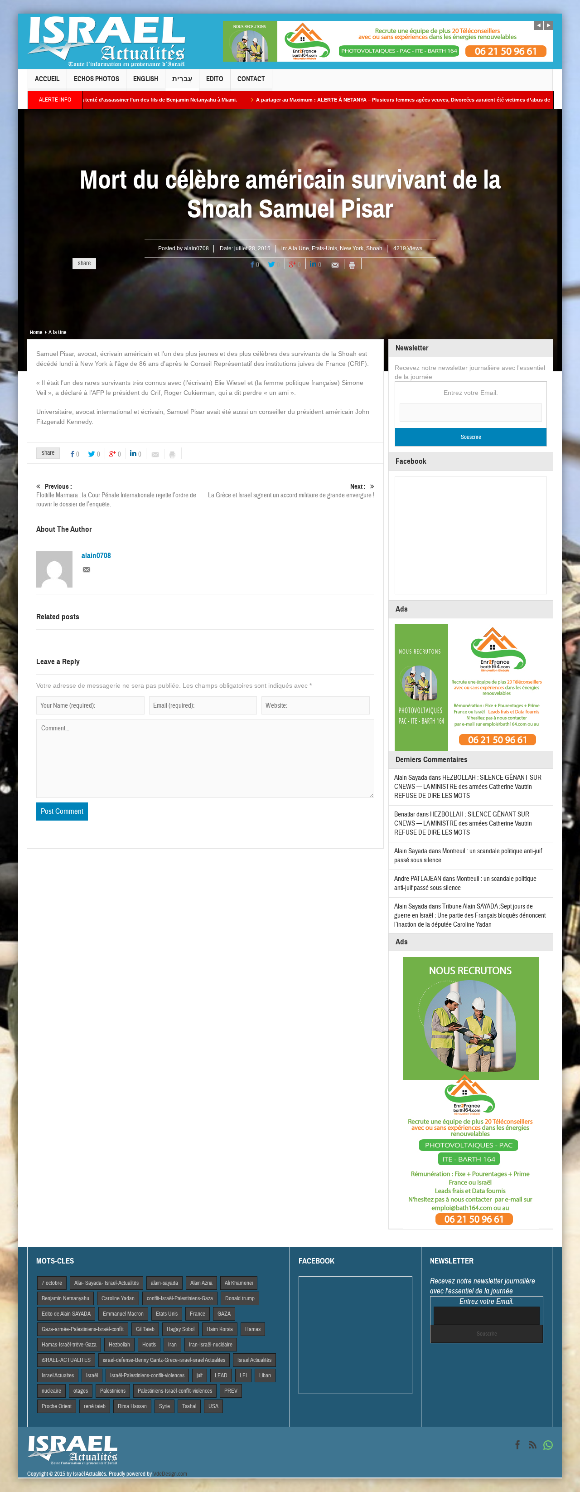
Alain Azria (201, 1283)
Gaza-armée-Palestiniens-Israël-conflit (83, 1329)
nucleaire (51, 1391)
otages (80, 1391)
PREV (230, 1391)
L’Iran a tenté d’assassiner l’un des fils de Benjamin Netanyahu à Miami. (96, 99)
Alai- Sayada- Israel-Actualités (106, 1283)
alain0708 (196, 248)
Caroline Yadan (118, 1298)
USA (213, 1406)
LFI (243, 1375)
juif (200, 1375)
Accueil (47, 79)
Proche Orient (57, 1406)
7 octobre (52, 1283)
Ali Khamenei (239, 1283)
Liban (265, 1375)
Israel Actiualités (254, 1360)
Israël (92, 1375)
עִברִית (182, 79)
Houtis (149, 1344)
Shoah (374, 248)
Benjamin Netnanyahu (65, 1298)
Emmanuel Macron (123, 1313)
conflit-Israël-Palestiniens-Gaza (180, 1298)
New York (351, 248)
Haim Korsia (220, 1329)
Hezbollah (119, 1344)
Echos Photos (96, 79)
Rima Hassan (132, 1406)
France (197, 1313)
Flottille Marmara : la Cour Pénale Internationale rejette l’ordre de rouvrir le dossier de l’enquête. (116, 495)
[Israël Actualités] (106, 41)
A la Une (298, 248)
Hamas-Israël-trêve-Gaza (69, 1344)
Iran (172, 1344)
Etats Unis (167, 1313)
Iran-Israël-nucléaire (210, 1344)
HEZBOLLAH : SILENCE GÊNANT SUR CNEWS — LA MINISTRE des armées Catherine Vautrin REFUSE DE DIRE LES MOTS (467, 786)
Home (36, 332)
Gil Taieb (145, 1329)
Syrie (164, 1406)
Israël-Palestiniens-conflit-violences (147, 1375)
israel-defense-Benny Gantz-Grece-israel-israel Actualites (164, 1360)
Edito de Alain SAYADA (66, 1313)
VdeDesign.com (170, 1473)
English (145, 79)
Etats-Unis (324, 248)
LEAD (221, 1375)
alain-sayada (164, 1283)
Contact (251, 79)
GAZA (224, 1313)
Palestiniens (113, 1391)
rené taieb (95, 1406)
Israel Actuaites (58, 1375)
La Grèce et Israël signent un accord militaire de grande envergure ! (291, 491)
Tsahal (189, 1406)
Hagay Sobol (180, 1329)
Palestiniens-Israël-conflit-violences (175, 1391)
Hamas (253, 1329)
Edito (214, 79)
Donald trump (240, 1298)
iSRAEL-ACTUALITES (66, 1360)
